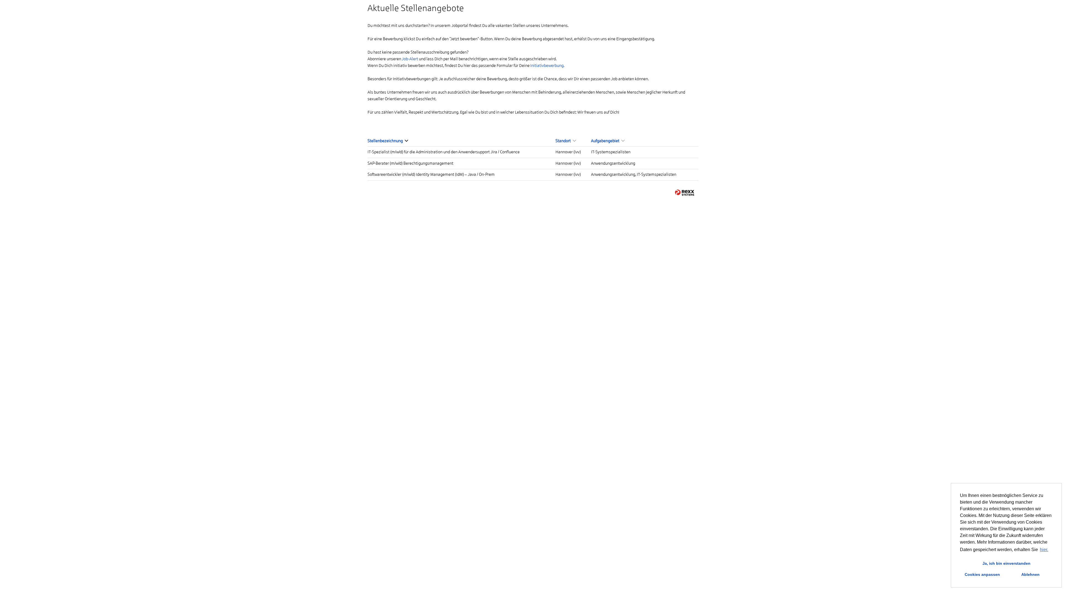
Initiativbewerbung (547, 65)
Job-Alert (410, 59)
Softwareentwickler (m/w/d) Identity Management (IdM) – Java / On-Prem (431, 174)
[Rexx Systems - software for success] (684, 193)
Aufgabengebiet (605, 141)
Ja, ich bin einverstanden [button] (1006, 563)
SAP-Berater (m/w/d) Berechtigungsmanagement (410, 163)
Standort (563, 141)
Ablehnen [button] (1030, 574)
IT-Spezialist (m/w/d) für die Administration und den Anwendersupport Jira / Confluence (444, 152)
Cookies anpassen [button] (982, 574)
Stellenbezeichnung (385, 141)
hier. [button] (1044, 549)
